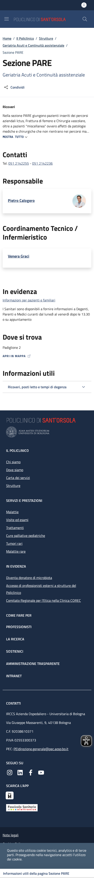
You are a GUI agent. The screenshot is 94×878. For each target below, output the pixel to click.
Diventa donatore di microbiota (29, 577)
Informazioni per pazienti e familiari (29, 300)
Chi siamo (13, 462)
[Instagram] (9, 772)
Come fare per (18, 615)
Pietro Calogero (21, 200)
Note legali (11, 835)
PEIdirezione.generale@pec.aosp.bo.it (41, 749)
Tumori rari (14, 543)
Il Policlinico (25, 38)
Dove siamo (14, 469)
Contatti (14, 703)
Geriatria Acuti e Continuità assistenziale (33, 45)
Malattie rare (16, 551)
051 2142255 (18, 163)
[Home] (48, 18)
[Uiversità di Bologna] (47, 432)
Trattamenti (15, 527)
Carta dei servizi (18, 477)
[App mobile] (9, 795)
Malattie (12, 512)
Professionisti (18, 626)
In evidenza (16, 566)
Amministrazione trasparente (33, 663)
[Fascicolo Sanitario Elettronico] (22, 807)
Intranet (14, 676)
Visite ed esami (17, 519)
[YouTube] (41, 772)
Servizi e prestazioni (24, 500)
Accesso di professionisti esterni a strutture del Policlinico (41, 589)
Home (7, 38)
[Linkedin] (20, 772)
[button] (84, 19)
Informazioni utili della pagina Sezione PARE (36, 873)
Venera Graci (18, 256)
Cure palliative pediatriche (25, 535)
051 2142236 (42, 163)
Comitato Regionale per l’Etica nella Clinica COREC (43, 600)
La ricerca (15, 639)
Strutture (46, 38)
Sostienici (14, 651)
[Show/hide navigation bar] (6, 19)
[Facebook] (30, 772)
